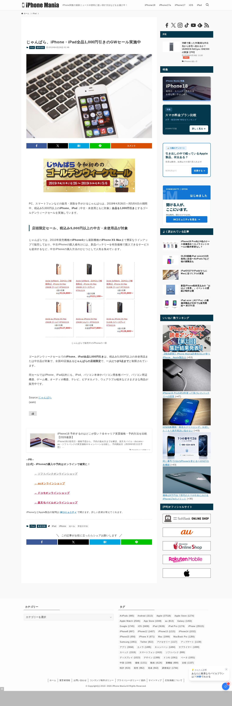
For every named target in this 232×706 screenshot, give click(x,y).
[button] (36, 145)
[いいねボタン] (33, 413)
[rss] (206, 25)
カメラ (144, 647)
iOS (143, 626)
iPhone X (147, 636)
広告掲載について (173, 680)
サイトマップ (155, 680)
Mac (164, 636)
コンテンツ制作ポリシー (102, 680)
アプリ (127, 647)
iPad (32, 47)
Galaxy (184, 621)
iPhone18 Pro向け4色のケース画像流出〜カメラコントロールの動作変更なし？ (195, 244)
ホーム (53, 680)
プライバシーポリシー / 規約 (131, 680)
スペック (128, 652)
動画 (156, 663)
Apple (164, 616)
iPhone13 (166, 631)
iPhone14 (187, 631)
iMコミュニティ (68, 512)
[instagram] (180, 25)
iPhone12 (146, 631)
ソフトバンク (175, 652)
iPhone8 (127, 631)
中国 (125, 663)
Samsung (128, 642)
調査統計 (170, 668)
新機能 (172, 663)
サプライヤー (189, 647)
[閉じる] (226, 669)
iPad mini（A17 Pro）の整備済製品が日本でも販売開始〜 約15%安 (195, 303)
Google (127, 626)
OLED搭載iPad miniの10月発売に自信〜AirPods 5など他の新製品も (195, 259)
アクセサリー (167, 642)
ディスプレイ (130, 657)
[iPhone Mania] (40, 5)
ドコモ (170, 657)
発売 (139, 668)
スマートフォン (151, 652)
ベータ (188, 657)
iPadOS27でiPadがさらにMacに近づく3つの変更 (194, 272)
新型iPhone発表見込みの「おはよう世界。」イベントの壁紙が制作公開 (195, 288)
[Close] (2, 689)
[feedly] (200, 25)
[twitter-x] (173, 25)
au (169, 621)
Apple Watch (130, 621)
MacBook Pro (184, 636)
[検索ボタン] (207, 5)
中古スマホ (83, 526)
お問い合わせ (80, 680)
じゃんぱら (45, 397)
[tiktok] (187, 25)
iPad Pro (176, 626)
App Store (152, 621)
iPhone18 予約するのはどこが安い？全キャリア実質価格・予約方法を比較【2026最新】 (102, 435)
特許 (125, 668)
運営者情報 (64, 680)
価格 (141, 663)
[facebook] (167, 25)
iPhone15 (127, 636)
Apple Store (184, 616)
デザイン (152, 657)
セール (72, 526)
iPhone (62, 526)
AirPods (127, 616)
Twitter (146, 642)
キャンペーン (165, 647)
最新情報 (40, 47)
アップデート (191, 642)
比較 (188, 663)
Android (145, 616)
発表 (153, 668)
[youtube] (193, 25)
